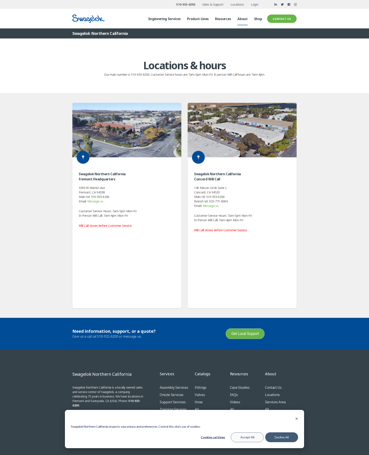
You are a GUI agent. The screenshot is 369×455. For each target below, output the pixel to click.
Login (254, 4)
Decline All (282, 437)
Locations (237, 4)
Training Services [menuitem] (173, 409)
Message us (95, 201)
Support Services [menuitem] (173, 402)
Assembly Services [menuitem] (174, 387)
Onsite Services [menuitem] (171, 394)
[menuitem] (164, 20)
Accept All (247, 437)
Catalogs (202, 373)
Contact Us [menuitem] (273, 387)
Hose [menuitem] (199, 402)
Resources (239, 373)
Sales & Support (213, 4)
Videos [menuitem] (235, 402)
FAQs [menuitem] (234, 394)
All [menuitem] (197, 409)
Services (167, 373)
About (270, 373)
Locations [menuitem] (272, 394)
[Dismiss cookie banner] (296, 418)
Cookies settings (213, 437)
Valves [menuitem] (200, 394)
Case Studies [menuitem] (240, 387)
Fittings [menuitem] (200, 387)
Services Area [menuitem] (275, 402)
